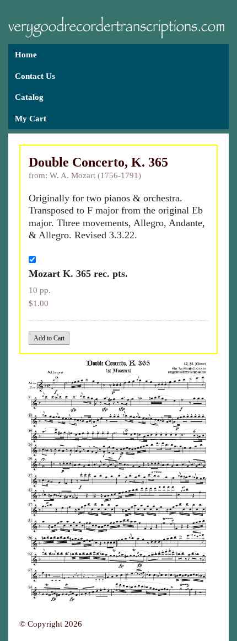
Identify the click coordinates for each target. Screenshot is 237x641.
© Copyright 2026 (50, 623)
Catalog (29, 97)
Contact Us (35, 76)
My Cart (30, 118)
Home (26, 54)
